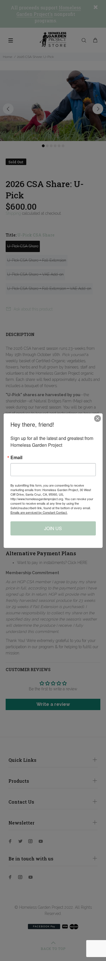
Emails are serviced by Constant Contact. (39, 512)
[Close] (97, 418)
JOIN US (53, 528)
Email (16, 457)
